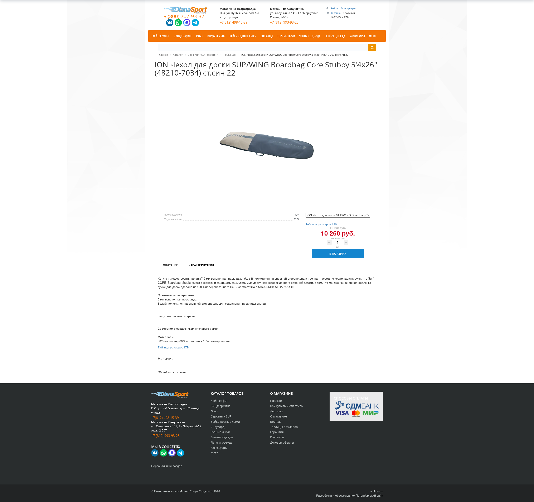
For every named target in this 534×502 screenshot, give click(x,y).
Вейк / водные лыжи (225, 422)
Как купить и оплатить (286, 406)
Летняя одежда (221, 442)
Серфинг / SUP (221, 416)
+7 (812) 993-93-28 (284, 22)
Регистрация (348, 8)
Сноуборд (217, 427)
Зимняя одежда (222, 437)
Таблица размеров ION (321, 224)
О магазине (278, 416)
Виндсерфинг (220, 406)
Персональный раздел (166, 466)
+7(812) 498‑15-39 (233, 22)
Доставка (276, 411)
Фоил (214, 411)
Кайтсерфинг (220, 401)
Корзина (336, 13)
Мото (214, 453)
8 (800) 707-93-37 (184, 16)
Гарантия (277, 432)
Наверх (377, 491)
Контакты (277, 437)
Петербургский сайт (369, 495)
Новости (276, 401)
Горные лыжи (220, 432)
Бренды (275, 422)
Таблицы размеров (284, 427)
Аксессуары (219, 448)
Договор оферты (282, 442)
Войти (335, 8)
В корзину (337, 253)
